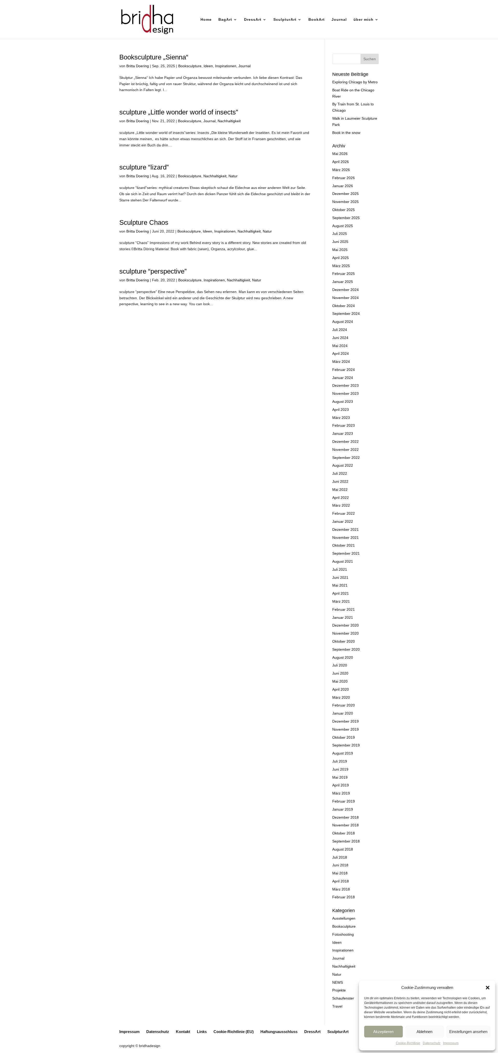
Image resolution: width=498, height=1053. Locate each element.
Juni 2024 (340, 338)
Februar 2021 (343, 609)
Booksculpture (190, 66)
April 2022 (340, 497)
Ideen (208, 66)
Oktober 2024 (343, 306)
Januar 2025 (342, 282)
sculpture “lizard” (144, 167)
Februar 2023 (343, 425)
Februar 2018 (343, 897)
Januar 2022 (342, 521)
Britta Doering (137, 66)
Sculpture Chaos (143, 222)
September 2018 (346, 841)
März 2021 (341, 601)
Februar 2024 (343, 370)
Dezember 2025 (345, 194)
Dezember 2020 (345, 625)
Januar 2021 (342, 617)
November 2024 (345, 298)
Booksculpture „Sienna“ (153, 57)
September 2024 (346, 313)
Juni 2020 (340, 673)
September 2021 (346, 553)
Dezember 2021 (345, 529)
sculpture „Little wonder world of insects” (178, 112)
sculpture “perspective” (153, 271)
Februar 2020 (343, 705)
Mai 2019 (340, 777)
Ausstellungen (343, 918)
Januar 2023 (342, 433)
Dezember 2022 (345, 441)
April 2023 (340, 409)
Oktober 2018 (343, 833)
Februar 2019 (343, 801)
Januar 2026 (342, 186)
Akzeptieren (383, 1031)
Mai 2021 (340, 585)
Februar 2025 (343, 273)
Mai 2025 (340, 250)
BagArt (225, 20)
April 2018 (340, 881)
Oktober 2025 (343, 210)
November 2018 (345, 825)
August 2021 (342, 561)
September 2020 (346, 649)
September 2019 (346, 745)
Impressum (451, 1043)
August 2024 (342, 322)
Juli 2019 (339, 761)
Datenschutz (431, 1043)
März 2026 (341, 170)
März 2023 (341, 418)
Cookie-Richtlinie (408, 1043)
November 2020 (345, 633)
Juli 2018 (339, 857)
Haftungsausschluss (279, 1031)
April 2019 (340, 785)
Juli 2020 (339, 665)
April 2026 (340, 162)
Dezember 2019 (345, 721)
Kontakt (183, 1031)
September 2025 (346, 218)
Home (206, 20)
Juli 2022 (339, 473)
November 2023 (345, 393)
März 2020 (341, 697)
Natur (233, 176)
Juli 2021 (339, 569)
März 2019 (341, 793)
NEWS (337, 982)
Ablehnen (424, 1031)
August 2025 (342, 226)
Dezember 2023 (345, 385)
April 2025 (340, 258)
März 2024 (341, 361)
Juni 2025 (340, 242)
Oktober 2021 (343, 545)
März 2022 (341, 505)
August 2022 (342, 465)
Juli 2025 (339, 234)
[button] (487, 987)
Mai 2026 (340, 154)
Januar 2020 (342, 713)
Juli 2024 (339, 330)
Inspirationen (225, 66)
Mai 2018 (340, 873)
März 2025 (341, 266)
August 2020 (342, 657)
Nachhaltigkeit (229, 121)
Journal (339, 20)
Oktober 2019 (343, 737)
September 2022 (346, 458)
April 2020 (340, 689)
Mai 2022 (340, 489)
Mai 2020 (340, 681)
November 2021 (345, 537)
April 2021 (340, 593)
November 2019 (345, 729)
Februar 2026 (343, 178)
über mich (364, 20)
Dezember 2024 (345, 290)
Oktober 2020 (343, 641)
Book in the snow (346, 133)
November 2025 (345, 202)
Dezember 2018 (345, 817)
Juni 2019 (340, 769)
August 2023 (342, 401)
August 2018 (342, 849)
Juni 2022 (340, 481)
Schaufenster (343, 998)
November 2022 (345, 449)
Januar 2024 (342, 378)
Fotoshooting (343, 934)
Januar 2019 (342, 809)
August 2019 (342, 753)
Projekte (339, 990)
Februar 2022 (343, 513)
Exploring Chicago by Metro (355, 82)
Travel (337, 1006)
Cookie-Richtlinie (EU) (233, 1031)
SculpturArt (284, 20)
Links (202, 1031)
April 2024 (340, 353)
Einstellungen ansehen (468, 1031)
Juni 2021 (340, 577)
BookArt (316, 20)
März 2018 (341, 889)
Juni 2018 (340, 865)
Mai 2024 (340, 346)
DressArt (252, 20)
